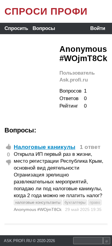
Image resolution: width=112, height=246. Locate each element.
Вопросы (44, 28)
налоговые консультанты (37, 202)
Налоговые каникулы (44, 147)
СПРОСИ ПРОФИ (46, 11)
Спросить (16, 28)
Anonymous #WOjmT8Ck (38, 209)
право (95, 202)
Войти (97, 28)
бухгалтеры (75, 202)
